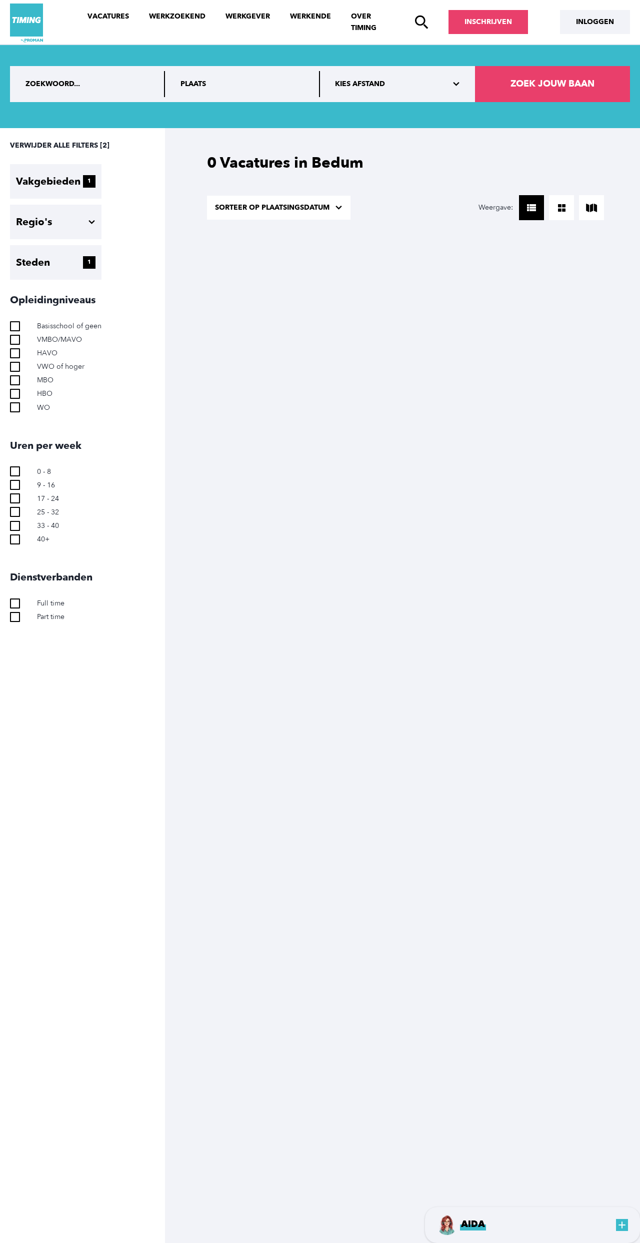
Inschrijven (488, 22)
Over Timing (363, 22)
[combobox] (242, 84)
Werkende (310, 16)
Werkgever (248, 16)
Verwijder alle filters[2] (60, 145)
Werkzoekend (177, 16)
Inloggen (595, 22)
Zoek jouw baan (552, 84)
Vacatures (108, 16)
